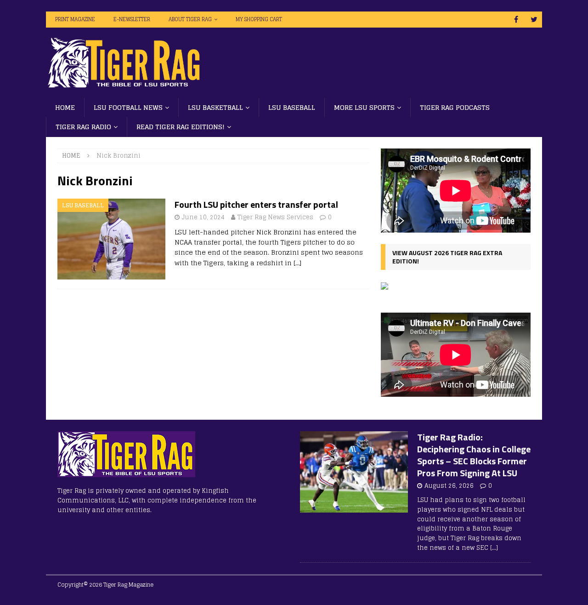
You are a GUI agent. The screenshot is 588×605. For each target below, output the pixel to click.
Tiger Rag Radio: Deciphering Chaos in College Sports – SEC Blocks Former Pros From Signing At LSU (474, 455)
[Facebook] (516, 19)
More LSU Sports (364, 107)
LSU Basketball (215, 107)
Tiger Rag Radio (83, 126)
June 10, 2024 (203, 217)
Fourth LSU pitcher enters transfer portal (256, 204)
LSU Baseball (291, 107)
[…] (297, 262)
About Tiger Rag (190, 19)
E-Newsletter (131, 19)
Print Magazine (75, 19)
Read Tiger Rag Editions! (180, 126)
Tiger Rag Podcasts (455, 107)
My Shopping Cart (259, 19)
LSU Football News (128, 107)
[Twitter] (534, 19)
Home (65, 107)
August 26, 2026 (449, 485)
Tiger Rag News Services (275, 217)
